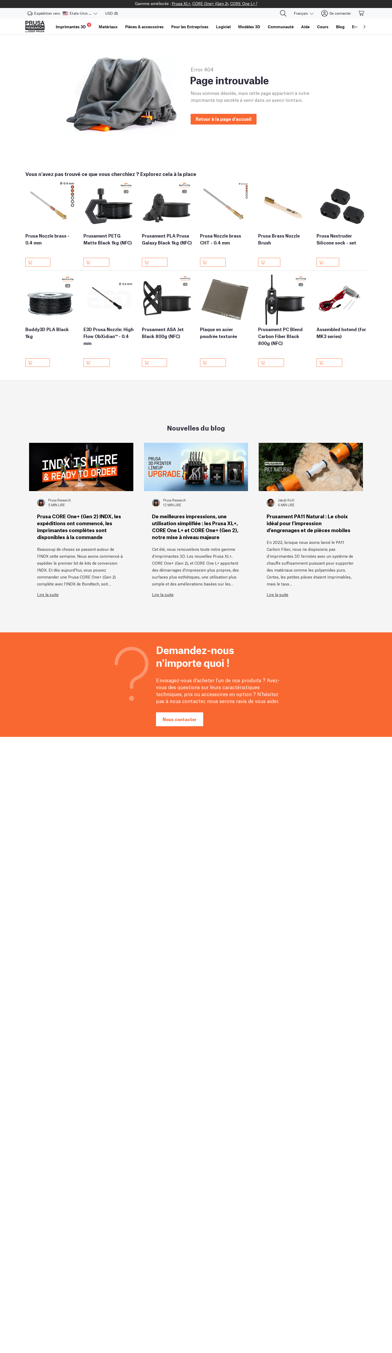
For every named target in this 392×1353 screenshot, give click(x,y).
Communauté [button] (281, 26)
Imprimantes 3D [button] (73, 26)
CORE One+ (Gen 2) (210, 3)
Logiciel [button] (223, 26)
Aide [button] (305, 26)
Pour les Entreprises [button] (190, 26)
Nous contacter (180, 719)
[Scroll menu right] (364, 27)
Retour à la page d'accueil (223, 119)
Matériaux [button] (108, 26)
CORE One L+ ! (243, 3)
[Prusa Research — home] (35, 26)
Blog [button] (340, 26)
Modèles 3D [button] (249, 26)
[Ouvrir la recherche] (283, 13)
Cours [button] (323, 26)
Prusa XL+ (181, 3)
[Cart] (361, 13)
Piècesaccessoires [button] (144, 26)
